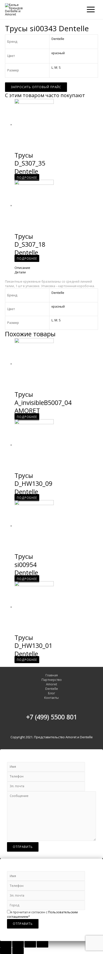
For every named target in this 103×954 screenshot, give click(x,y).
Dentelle (58, 38)
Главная (52, 675)
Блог (51, 693)
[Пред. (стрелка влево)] (6, 951)
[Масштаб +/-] (42, 944)
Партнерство (52, 680)
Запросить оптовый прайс (36, 87)
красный (58, 53)
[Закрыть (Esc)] (6, 944)
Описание (22, 268)
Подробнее (27, 177)
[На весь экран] (30, 944)
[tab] (56, 268)
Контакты (51, 698)
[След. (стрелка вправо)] (18, 951)
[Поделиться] (18, 944)
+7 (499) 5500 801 (51, 717)
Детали (20, 272)
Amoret (51, 684)
